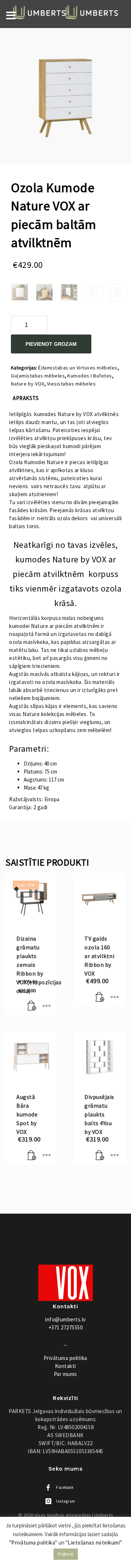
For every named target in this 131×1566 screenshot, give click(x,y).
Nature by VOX (27, 383)
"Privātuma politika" (33, 1542)
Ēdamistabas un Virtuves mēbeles (78, 367)
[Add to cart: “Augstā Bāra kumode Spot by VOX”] (32, 1155)
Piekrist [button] (66, 1554)
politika (65, 1358)
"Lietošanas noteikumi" (94, 1542)
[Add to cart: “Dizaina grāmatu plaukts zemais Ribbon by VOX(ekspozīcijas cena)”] (32, 1006)
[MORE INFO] (46, 1006)
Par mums (65, 1374)
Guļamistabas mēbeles (38, 375)
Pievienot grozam (51, 344)
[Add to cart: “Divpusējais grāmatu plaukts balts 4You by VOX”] (100, 1155)
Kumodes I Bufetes (89, 375)
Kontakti (65, 1366)
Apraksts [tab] (26, 398)
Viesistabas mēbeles (71, 383)
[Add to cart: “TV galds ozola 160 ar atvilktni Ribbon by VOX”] (100, 997)
